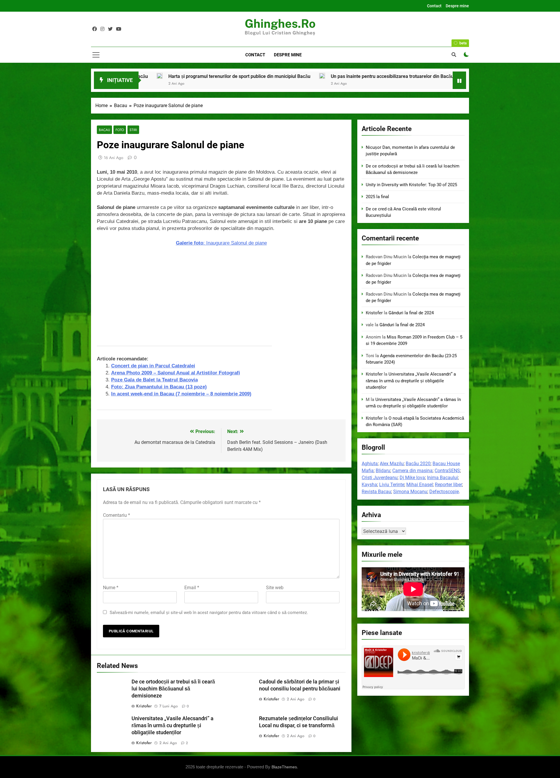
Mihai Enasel (419, 484)
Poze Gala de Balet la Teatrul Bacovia (154, 380)
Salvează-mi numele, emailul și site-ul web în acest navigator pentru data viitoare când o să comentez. (209, 612)
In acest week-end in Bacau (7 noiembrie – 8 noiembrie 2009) (181, 394)
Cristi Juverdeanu (380, 477)
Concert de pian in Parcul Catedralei (153, 366)
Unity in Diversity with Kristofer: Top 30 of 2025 (411, 184)
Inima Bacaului (442, 477)
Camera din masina (412, 470)
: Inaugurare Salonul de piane (221, 243)
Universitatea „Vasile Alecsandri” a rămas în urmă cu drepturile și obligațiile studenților (173, 725)
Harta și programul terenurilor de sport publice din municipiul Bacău (160, 76)
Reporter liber (448, 484)
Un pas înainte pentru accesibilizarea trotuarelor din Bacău (312, 76)
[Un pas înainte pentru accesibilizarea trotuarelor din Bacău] (243, 76)
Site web (275, 587)
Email (191, 587)
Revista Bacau (376, 491)
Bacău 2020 (418, 463)
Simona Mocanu (410, 491)
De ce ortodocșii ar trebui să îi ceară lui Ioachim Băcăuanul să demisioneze (173, 689)
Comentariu (116, 515)
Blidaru (383, 470)
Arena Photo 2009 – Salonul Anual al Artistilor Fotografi (175, 373)
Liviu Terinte (391, 484)
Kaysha (369, 484)
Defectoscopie (444, 491)
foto (120, 129)
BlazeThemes (284, 767)
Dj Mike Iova (412, 477)
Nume (110, 587)
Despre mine (457, 6)
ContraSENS (447, 470)
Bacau (104, 129)
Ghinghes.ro (280, 23)
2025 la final (402, 76)
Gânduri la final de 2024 (411, 312)
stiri (133, 129)
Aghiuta (370, 463)
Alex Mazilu (392, 463)
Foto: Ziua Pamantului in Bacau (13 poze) (159, 387)
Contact (434, 6)
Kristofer (144, 706)
